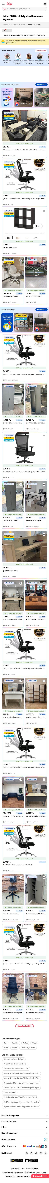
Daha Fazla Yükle (24, 1026)
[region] (25, 58)
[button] (3, 3)
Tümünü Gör (41, 50)
